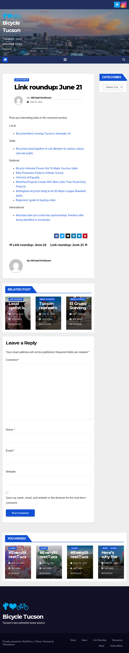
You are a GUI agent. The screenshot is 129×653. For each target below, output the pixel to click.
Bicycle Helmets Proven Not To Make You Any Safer (47, 168)
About (101, 646)
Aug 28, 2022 (80, 563)
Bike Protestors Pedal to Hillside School (39, 172)
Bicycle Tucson (23, 616)
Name (10, 429)
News (105, 548)
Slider (12, 548)
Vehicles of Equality (27, 177)
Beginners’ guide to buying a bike (36, 200)
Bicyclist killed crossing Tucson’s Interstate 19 (43, 133)
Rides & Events (47, 299)
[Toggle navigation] (65, 59)
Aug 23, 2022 (111, 563)
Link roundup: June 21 (67, 245)
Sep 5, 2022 (48, 563)
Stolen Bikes (116, 646)
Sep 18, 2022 (18, 563)
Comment (12, 359)
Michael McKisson (41, 97)
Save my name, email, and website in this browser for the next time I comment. (46, 500)
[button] (123, 59)
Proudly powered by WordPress (18, 641)
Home (73, 640)
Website (11, 471)
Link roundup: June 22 (29, 245)
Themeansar (8, 644)
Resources (117, 640)
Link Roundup (21, 80)
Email (10, 450)
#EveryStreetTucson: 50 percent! (17, 559)
